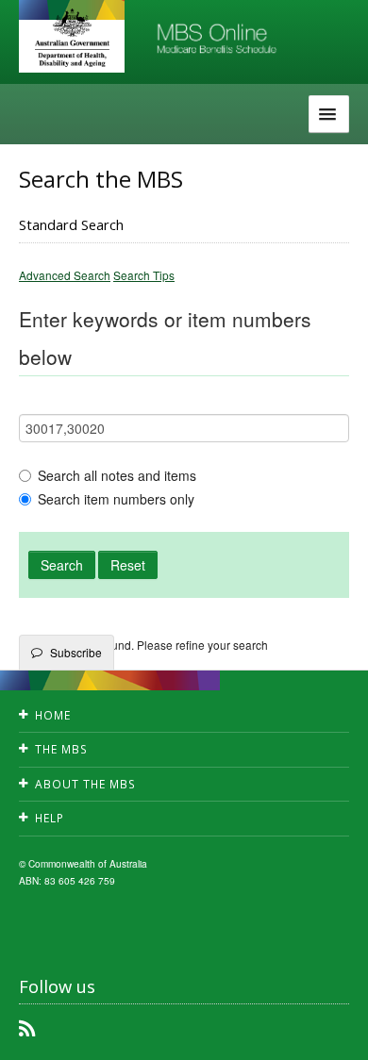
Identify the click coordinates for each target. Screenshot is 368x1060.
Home (53, 715)
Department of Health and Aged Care (71, 37)
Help (49, 818)
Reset (127, 564)
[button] (330, 1032)
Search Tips (144, 275)
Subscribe (76, 652)
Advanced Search (64, 275)
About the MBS (85, 784)
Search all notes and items (117, 475)
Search (62, 564)
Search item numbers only (116, 498)
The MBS (61, 749)
